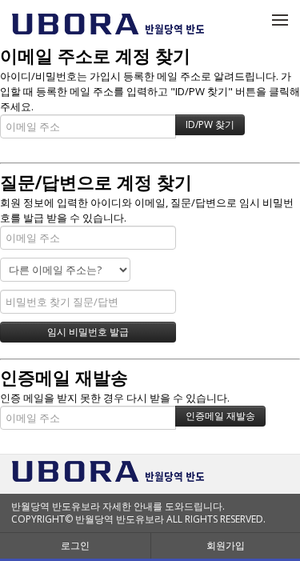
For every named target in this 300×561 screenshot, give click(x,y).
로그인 (75, 545)
